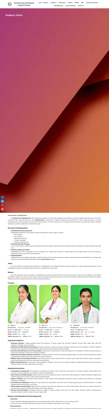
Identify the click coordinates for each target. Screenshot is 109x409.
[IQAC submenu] (84, 2)
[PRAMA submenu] (79, 2)
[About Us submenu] (48, 2)
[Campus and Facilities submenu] (98, 2)
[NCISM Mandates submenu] (63, 5)
